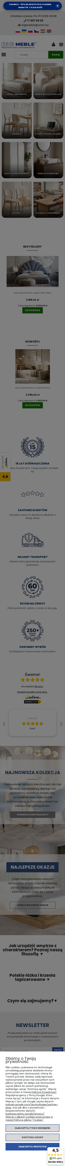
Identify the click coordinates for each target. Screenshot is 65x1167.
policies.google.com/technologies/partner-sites (32, 1106)
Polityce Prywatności (44, 1092)
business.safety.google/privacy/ (25, 1114)
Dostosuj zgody (32, 1137)
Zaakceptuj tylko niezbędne (32, 1128)
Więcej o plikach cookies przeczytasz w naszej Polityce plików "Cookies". (29, 1118)
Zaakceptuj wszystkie (33, 1146)
